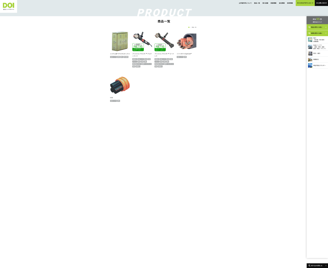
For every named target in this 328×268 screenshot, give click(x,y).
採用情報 (290, 3)
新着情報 (273, 3)
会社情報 (282, 3)
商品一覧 (257, 3)
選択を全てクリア (317, 22)
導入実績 (265, 3)
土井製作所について (245, 3)
